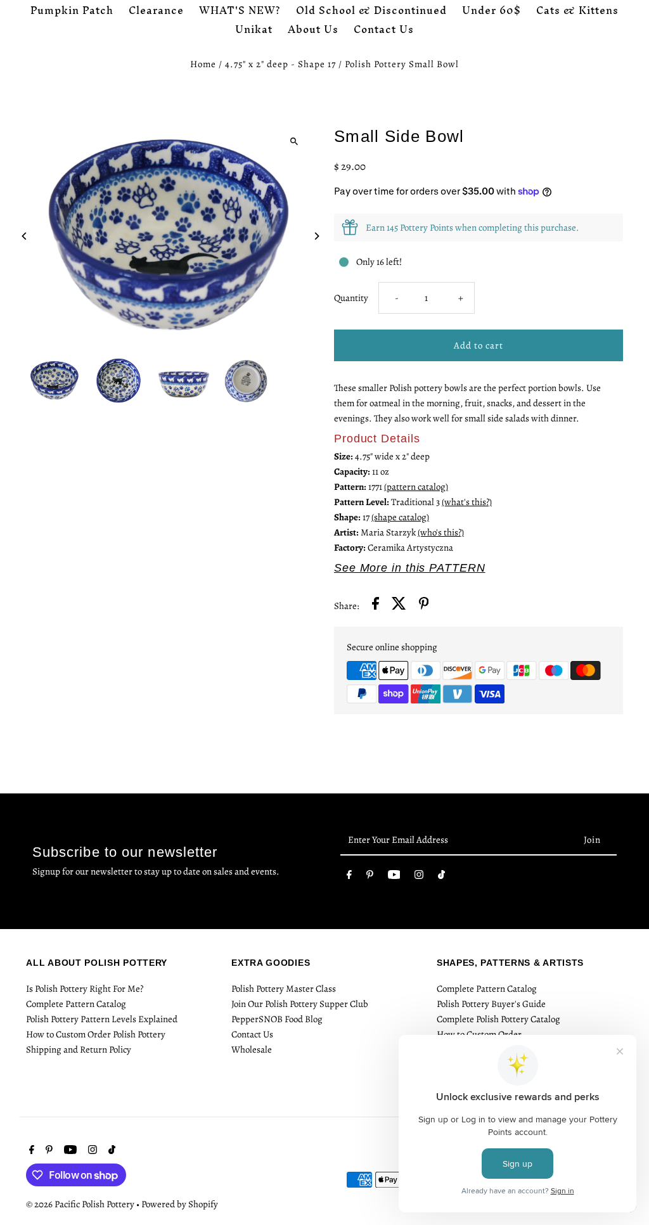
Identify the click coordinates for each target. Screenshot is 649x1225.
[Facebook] (349, 877)
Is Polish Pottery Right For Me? (84, 988)
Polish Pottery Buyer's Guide (491, 1003)
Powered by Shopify (179, 1204)
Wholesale (251, 1049)
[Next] (316, 236)
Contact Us (252, 1034)
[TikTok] (441, 877)
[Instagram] (418, 877)
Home (203, 64)
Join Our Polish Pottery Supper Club (299, 1003)
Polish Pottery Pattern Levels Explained (101, 1019)
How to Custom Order (479, 1034)
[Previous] (24, 236)
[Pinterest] (369, 877)
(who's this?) (441, 532)
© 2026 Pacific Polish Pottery (81, 1204)
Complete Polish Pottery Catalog (498, 1019)
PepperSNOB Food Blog (277, 1019)
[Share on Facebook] (375, 605)
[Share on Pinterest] (424, 605)
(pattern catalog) (416, 486)
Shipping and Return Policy (78, 1049)
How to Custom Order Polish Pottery (95, 1034)
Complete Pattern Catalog (76, 1003)
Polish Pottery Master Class (283, 988)
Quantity (351, 298)
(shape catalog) (400, 517)
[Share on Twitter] (399, 605)
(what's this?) (467, 502)
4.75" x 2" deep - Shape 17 (280, 64)
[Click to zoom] (294, 141)
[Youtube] (394, 877)
